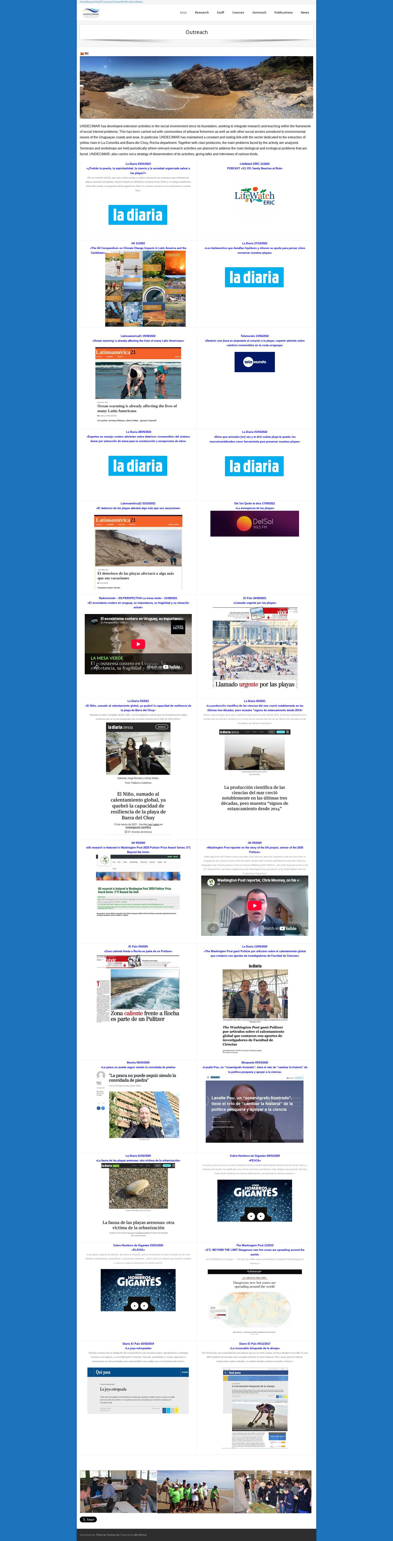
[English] (86, 54)
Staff (99, 1)
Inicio (83, 1)
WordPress (140, 1534)
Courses (106, 1)
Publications (129, 1)
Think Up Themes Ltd (107, 1534)
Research (91, 1)
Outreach (116, 1)
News (139, 1)
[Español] (82, 54)
